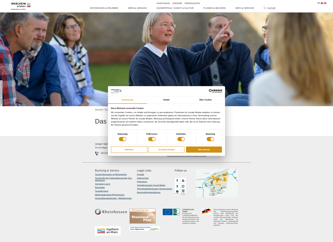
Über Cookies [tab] (205, 100)
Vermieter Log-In (102, 184)
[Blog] (177, 186)
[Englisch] (322, 3)
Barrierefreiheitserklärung (148, 192)
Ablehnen (129, 149)
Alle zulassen (204, 149)
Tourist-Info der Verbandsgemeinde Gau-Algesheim (113, 179)
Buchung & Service (107, 170)
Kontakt (140, 174)
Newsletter (100, 187)
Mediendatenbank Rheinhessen (109, 195)
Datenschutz (143, 178)
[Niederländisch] (325, 3)
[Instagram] (183, 186)
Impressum (142, 182)
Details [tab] (166, 100)
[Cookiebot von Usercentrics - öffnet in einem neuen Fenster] (210, 91)
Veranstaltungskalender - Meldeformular (113, 198)
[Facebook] (177, 180)
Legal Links (144, 170)
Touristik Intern (101, 191)
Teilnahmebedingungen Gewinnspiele (154, 189)
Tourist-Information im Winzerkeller (111, 174)
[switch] (152, 139)
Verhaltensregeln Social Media (151, 185)
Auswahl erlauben (166, 149)
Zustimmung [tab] (127, 100)
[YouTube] (183, 180)
